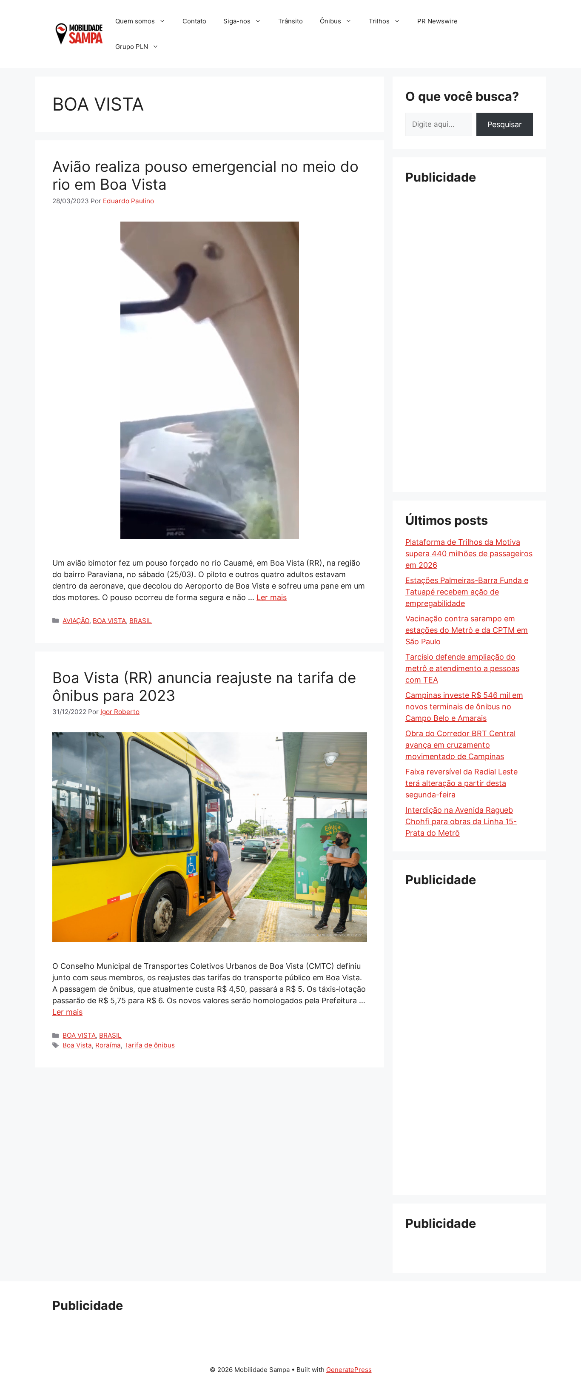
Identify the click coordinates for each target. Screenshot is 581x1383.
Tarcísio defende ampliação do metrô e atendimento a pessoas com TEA (462, 668)
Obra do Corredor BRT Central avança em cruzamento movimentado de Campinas (460, 745)
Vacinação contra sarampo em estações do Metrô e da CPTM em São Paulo (466, 630)
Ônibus (330, 21)
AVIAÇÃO (76, 621)
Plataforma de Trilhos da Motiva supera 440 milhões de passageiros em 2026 (469, 553)
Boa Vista (77, 1045)
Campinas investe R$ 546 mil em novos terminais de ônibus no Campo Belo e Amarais (464, 707)
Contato (194, 21)
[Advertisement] (469, 321)
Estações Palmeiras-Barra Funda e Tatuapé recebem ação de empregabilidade (466, 592)
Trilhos (379, 21)
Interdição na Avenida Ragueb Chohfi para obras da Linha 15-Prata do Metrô (461, 821)
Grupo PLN (131, 47)
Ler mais (271, 597)
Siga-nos (237, 21)
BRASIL (140, 621)
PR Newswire (437, 21)
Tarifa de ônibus (149, 1045)
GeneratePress (349, 1370)
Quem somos (135, 21)
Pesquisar (504, 124)
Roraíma (108, 1045)
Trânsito (290, 21)
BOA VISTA (109, 621)
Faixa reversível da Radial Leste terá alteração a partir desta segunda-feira (461, 783)
